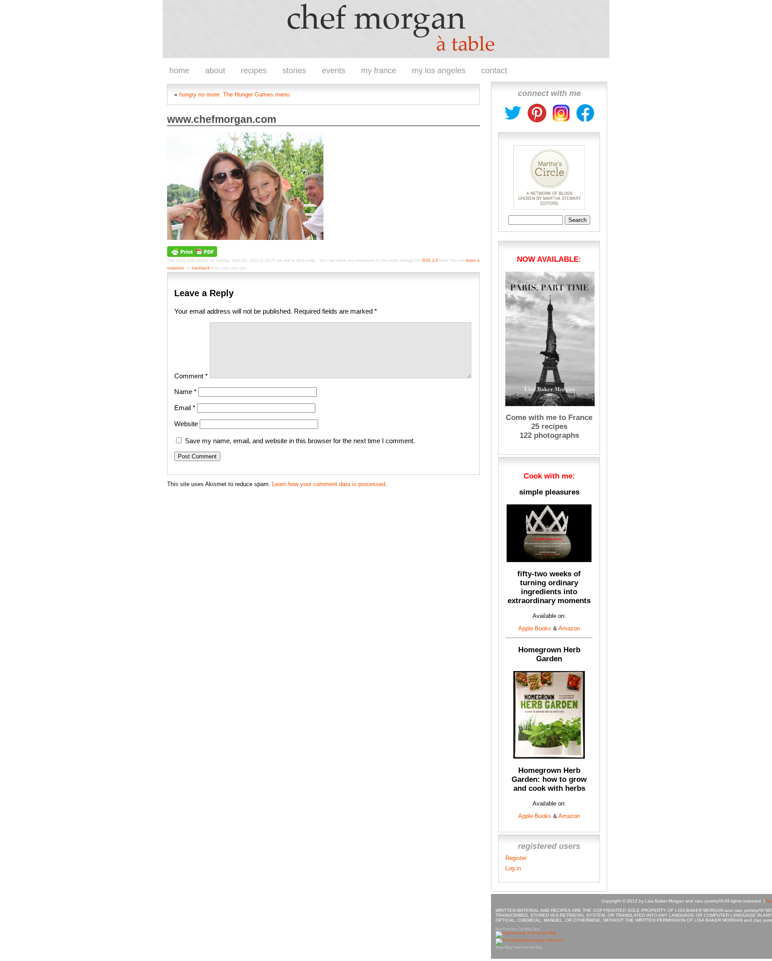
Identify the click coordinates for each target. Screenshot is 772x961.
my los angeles (439, 70)
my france (378, 70)
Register (516, 858)
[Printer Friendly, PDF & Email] (192, 251)
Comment (191, 376)
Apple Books (534, 628)
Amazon (568, 628)
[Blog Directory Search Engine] (529, 940)
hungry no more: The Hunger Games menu (234, 94)
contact (494, 70)
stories (294, 70)
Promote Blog (531, 947)
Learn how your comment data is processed (328, 484)
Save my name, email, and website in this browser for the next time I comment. (300, 441)
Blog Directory (506, 929)
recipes (254, 70)
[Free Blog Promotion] (525, 933)
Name (185, 391)
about (215, 70)
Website (186, 424)
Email (184, 407)
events (333, 70)
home (179, 70)
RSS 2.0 (430, 260)
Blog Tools (512, 947)
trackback (201, 268)
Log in (513, 868)
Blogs (499, 947)
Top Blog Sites (529, 929)
